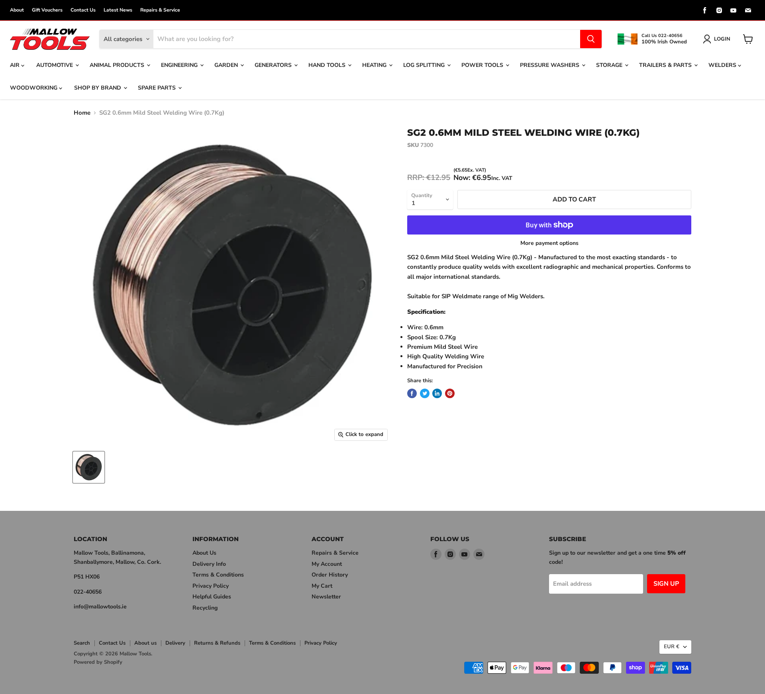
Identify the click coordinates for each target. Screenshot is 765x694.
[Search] (591, 39)
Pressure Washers (550, 65)
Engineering (180, 65)
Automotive (55, 65)
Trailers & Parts (666, 65)
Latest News (118, 10)
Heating (375, 65)
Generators (274, 65)
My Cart (322, 586)
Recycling (205, 608)
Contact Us (83, 10)
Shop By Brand (98, 88)
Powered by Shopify (98, 662)
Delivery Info (209, 564)
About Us (204, 553)
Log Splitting (424, 65)
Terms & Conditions (218, 575)
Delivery (175, 643)
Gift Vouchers (47, 10)
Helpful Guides (211, 596)
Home (82, 112)
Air (15, 65)
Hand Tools (327, 65)
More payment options (549, 243)
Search (82, 643)
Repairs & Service (160, 10)
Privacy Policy (210, 586)
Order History (330, 575)
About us (145, 643)
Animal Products (118, 65)
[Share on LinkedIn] (437, 393)
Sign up (666, 583)
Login (722, 39)
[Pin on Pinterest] (450, 393)
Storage (610, 65)
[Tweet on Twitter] (425, 393)
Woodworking (34, 88)
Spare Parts (157, 88)
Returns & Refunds (217, 643)
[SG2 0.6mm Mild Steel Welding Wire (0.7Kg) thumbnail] (88, 467)
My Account (327, 564)
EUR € (671, 646)
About (17, 10)
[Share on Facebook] (412, 393)
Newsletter (326, 596)
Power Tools (483, 65)
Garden (226, 65)
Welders (723, 65)
